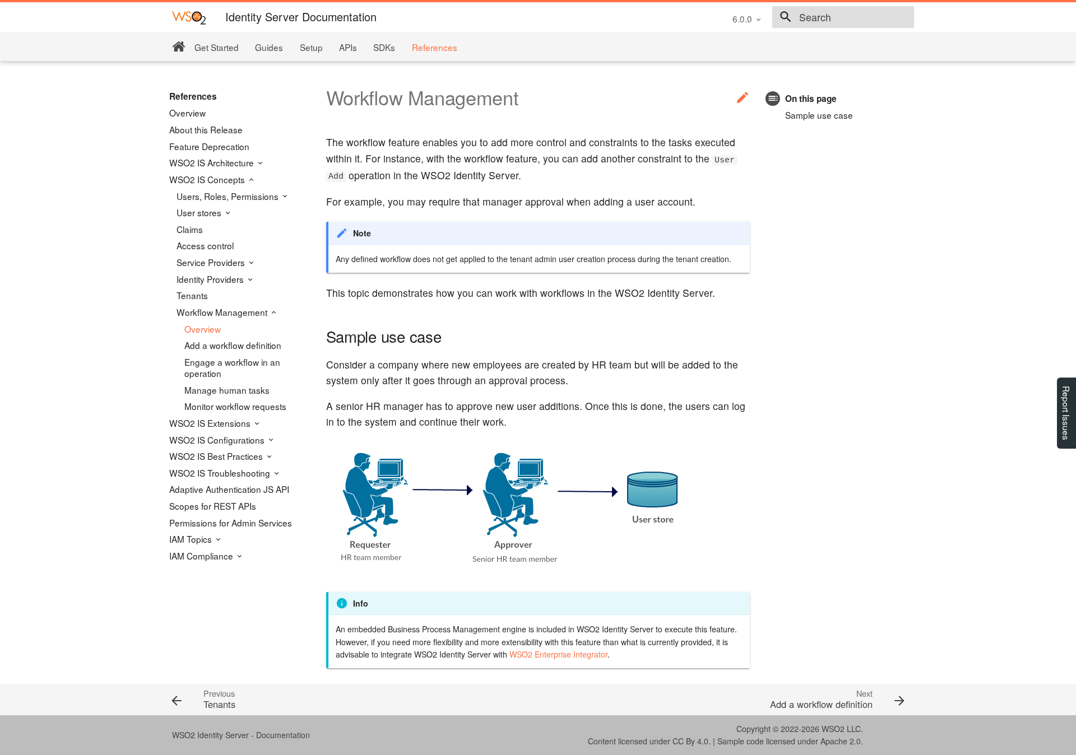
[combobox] (843, 17)
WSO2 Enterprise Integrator (558, 654)
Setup (311, 47)
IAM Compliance (202, 555)
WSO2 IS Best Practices (217, 456)
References (434, 47)
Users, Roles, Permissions (229, 196)
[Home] (178, 47)
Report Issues (1066, 413)
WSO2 (833, 728)
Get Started (216, 47)
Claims (190, 229)
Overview (187, 112)
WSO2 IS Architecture (212, 162)
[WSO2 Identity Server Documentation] (189, 17)
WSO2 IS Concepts (208, 179)
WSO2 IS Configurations (218, 439)
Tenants (192, 295)
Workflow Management (223, 312)
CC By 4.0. (691, 741)
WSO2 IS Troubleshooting (220, 472)
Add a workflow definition (232, 345)
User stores (200, 212)
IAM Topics (191, 538)
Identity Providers (211, 279)
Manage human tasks (227, 389)
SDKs (384, 47)
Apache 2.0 (840, 741)
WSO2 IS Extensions (211, 422)
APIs (348, 47)
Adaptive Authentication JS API (229, 489)
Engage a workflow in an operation (232, 367)
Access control (205, 245)
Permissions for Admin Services (230, 522)
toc (773, 98)
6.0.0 (742, 18)
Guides (269, 47)
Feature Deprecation (209, 146)
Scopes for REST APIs (212, 505)
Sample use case (819, 114)
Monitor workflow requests (235, 406)
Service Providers (212, 262)
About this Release (206, 129)
